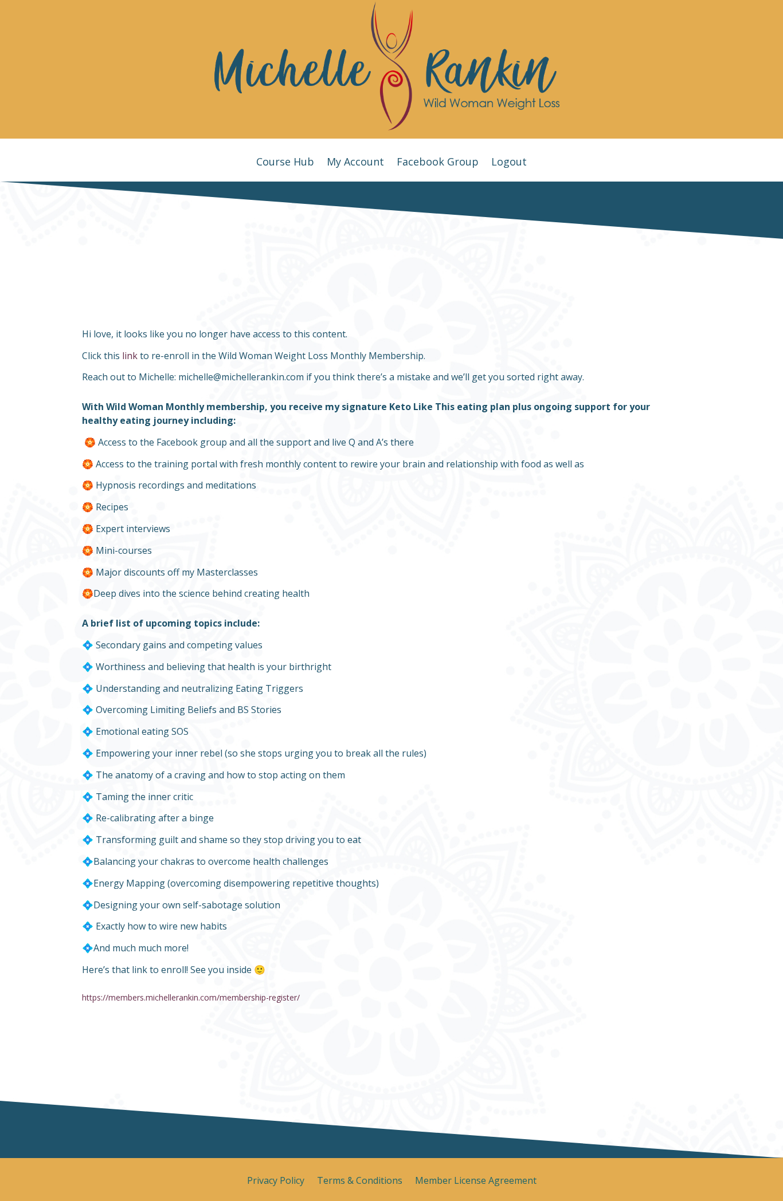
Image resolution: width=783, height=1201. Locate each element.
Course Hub (285, 162)
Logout (509, 162)
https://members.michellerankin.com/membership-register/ (191, 997)
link (130, 355)
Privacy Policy (275, 1181)
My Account (355, 162)
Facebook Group (438, 162)
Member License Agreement (476, 1181)
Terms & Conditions (359, 1181)
